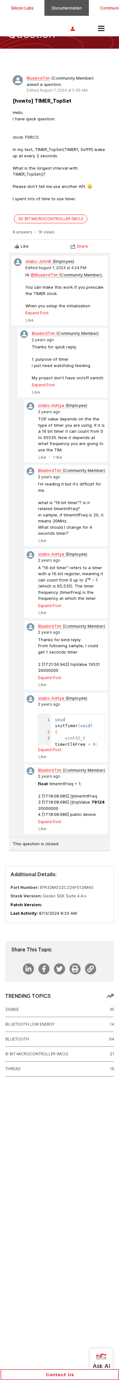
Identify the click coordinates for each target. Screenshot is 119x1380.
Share (82, 246)
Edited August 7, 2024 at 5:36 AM (57, 90)
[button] (60, 1374)
